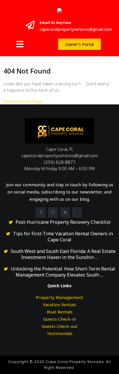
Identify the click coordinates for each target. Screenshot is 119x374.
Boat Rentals (59, 312)
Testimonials (59, 333)
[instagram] (53, 212)
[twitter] (65, 212)
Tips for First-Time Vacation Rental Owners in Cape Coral (63, 237)
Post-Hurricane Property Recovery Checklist (63, 222)
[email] (77, 212)
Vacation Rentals (59, 304)
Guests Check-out (59, 326)
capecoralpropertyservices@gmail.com (76, 29)
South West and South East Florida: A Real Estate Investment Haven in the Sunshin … (63, 254)
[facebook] (41, 212)
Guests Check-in (59, 319)
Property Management (59, 297)
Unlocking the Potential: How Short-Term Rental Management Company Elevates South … (63, 272)
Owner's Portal (79, 44)
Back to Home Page (22, 101)
